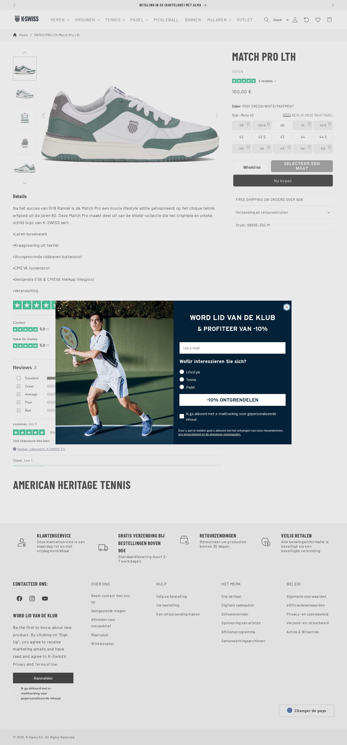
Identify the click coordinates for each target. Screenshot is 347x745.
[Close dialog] (287, 307)
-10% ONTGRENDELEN (232, 400)
